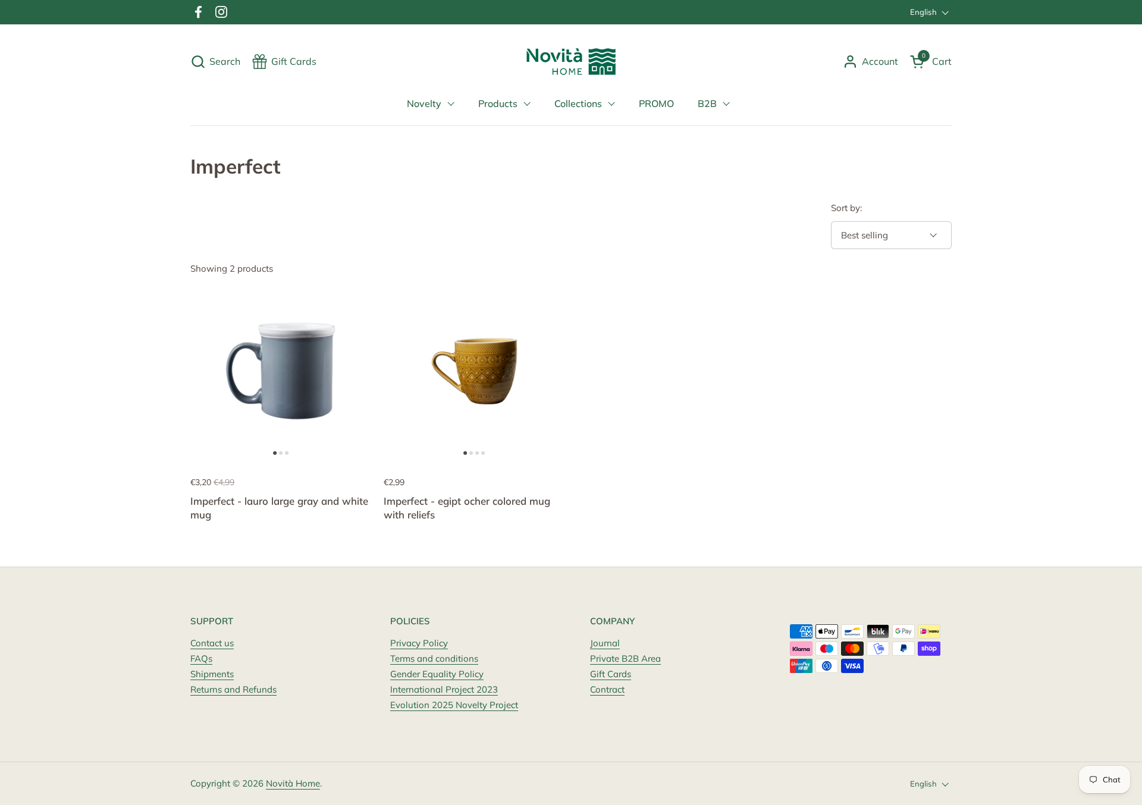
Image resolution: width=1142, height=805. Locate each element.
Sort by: (846, 207)
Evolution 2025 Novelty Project (454, 704)
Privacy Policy (419, 643)
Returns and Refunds (233, 689)
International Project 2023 (444, 689)
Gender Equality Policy (437, 674)
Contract (607, 689)
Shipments (212, 674)
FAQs (201, 658)
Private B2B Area (625, 658)
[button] (215, 61)
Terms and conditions (434, 658)
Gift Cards (610, 674)
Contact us (212, 643)
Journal (605, 643)
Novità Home (293, 783)
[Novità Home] (571, 61)
